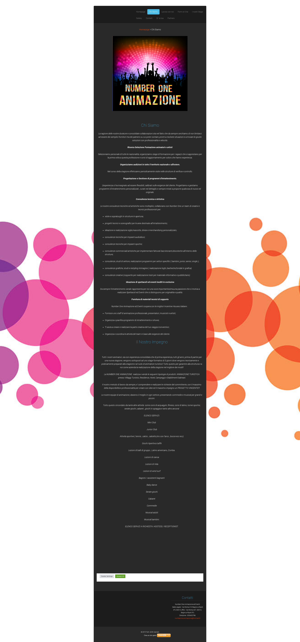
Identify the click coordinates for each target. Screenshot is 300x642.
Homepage (144, 29)
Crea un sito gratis (150, 635)
